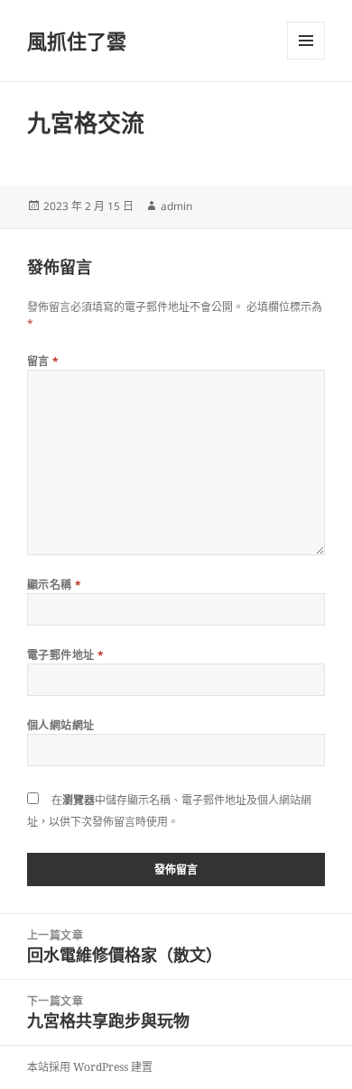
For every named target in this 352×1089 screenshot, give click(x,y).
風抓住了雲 (76, 40)
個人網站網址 (61, 725)
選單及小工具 (306, 40)
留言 (43, 361)
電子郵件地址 (66, 655)
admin (176, 206)
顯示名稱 (54, 584)
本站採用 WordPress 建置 (90, 1067)
